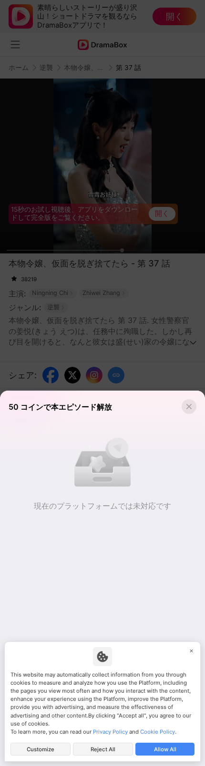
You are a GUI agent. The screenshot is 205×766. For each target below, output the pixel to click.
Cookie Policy (157, 731)
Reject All (103, 749)
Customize (40, 749)
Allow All (165, 749)
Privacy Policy (110, 731)
